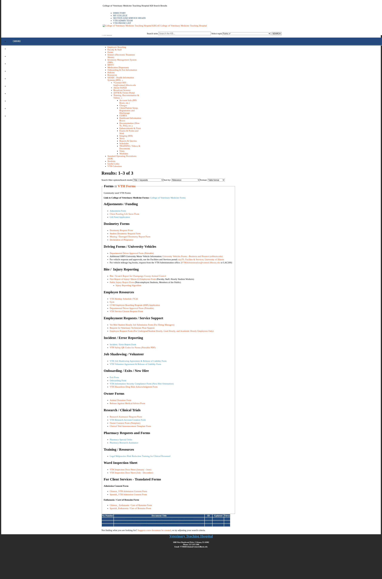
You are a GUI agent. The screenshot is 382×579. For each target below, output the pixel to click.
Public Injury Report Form (122, 282)
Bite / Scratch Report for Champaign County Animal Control (138, 276)
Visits (121, 151)
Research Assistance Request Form (126, 417)
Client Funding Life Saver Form (124, 214)
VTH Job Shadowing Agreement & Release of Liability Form (138, 361)
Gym (112, 302)
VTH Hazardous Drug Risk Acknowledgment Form (134, 387)
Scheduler (124, 143)
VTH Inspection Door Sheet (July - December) (131, 472)
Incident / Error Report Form (123, 344)
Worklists (123, 153)
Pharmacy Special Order (121, 439)
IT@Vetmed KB (20, 86)
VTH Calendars (114, 166)
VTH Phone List (122, 23)
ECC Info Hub (19, 48)
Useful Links (113, 164)
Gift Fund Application (120, 217)
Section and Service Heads (129, 18)
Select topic (216, 33)
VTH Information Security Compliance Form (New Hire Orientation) (142, 383)
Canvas (17, 41)
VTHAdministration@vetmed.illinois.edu (201, 262)
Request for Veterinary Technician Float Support (132, 328)
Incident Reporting (23, 78)
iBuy (15, 63)
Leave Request (20, 93)
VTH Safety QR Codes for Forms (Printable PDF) (132, 347)
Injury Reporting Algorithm (128, 285)
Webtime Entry (20, 115)
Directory (119, 13)
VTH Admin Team (123, 20)
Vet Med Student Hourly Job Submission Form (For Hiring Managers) (142, 325)
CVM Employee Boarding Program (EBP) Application (135, 305)
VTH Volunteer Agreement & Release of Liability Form (135, 364)
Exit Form (114, 377)
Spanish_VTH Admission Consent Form (128, 494)
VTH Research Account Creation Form (128, 420)
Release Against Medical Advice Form (127, 403)
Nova (121, 138)
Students (111, 161)
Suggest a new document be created (154, 530)
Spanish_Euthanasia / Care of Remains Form (130, 508)
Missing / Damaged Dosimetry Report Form (130, 236)
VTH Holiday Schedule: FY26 (124, 299)
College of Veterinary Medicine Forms (168, 198)
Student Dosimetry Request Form (125, 233)
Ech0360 (17, 56)
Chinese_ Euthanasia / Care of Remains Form (131, 505)
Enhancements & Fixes (130, 128)
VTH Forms (127, 186)
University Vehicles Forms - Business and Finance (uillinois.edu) (192, 256)
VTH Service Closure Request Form (126, 311)
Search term (152, 33)
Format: (203, 180)
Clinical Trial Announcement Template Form (130, 426)
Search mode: (126, 180)
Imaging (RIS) (126, 136)
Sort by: (167, 180)
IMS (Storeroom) (21, 71)
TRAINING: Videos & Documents (129, 147)
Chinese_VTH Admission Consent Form (128, 491)
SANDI (16, 100)
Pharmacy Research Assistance (124, 443)
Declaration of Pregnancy (121, 240)
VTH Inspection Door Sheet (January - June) (130, 469)
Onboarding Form (118, 380)
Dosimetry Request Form (121, 230)
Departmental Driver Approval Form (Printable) (132, 253)
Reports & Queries (128, 141)
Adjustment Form (118, 211)
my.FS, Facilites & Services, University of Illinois (201, 259)
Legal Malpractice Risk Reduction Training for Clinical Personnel (140, 456)
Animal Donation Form (120, 400)
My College (120, 15)
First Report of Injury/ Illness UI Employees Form (133, 279)
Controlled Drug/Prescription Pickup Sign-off (147, 519)
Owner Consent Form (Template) (125, 423)
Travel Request (21, 108)
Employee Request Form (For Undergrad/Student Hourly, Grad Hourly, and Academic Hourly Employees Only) (162, 331)
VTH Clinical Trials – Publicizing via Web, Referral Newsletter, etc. (147, 522)
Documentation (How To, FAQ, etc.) (129, 124)
